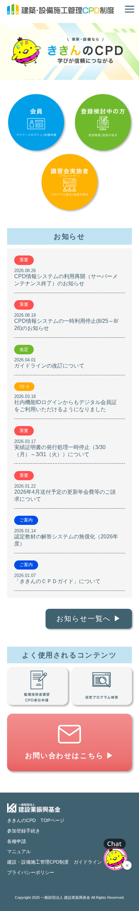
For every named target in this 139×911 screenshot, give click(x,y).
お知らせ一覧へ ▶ (88, 618)
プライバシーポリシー (30, 872)
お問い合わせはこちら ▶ (69, 755)
